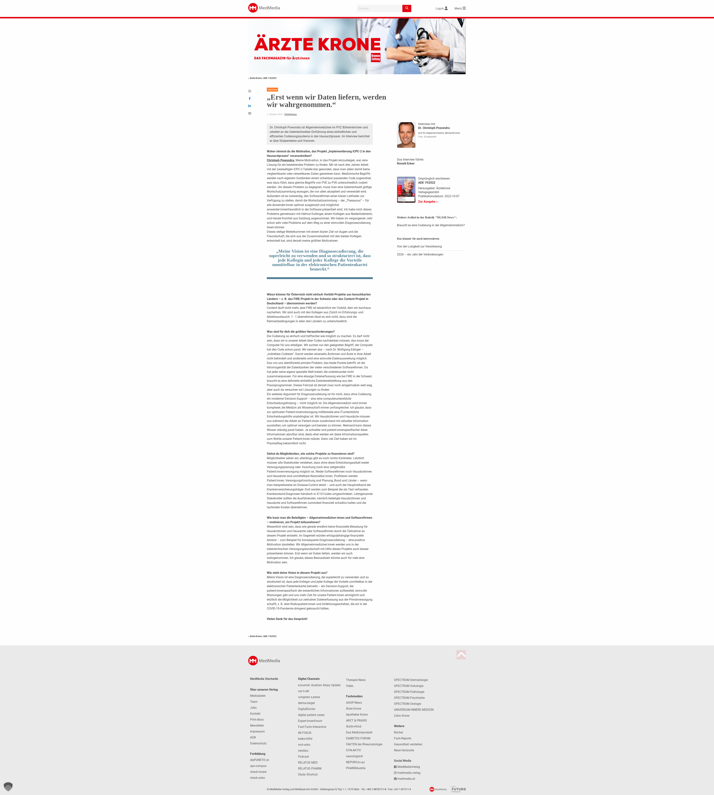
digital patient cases (311, 715)
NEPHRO (355, 762)
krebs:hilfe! (305, 738)
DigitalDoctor (306, 709)
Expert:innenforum (310, 721)
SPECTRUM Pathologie (409, 692)
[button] (8, 787)
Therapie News (356, 680)
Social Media (402, 760)
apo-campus (258, 766)
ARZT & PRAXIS (356, 720)
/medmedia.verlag (408, 773)
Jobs (253, 707)
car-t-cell (303, 691)
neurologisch (354, 756)
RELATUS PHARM (309, 768)
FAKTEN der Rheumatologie (364, 744)
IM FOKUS (304, 733)
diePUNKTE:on (259, 760)
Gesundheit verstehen (408, 744)
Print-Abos (257, 719)
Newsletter (257, 725)
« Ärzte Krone (255, 78)
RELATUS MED (308, 762)
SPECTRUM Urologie (407, 704)
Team (254, 701)
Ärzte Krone (353, 708)
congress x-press (309, 697)
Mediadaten (258, 696)
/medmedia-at (405, 778)
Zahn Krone (401, 715)
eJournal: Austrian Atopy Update (319, 685)
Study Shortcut (308, 774)
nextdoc (303, 750)
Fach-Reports (402, 738)
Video (349, 686)
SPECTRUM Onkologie (408, 686)
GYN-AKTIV (353, 750)
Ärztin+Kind (353, 726)
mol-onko (304, 744)
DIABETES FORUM (358, 738)
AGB (253, 737)
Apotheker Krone (357, 714)
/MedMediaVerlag (408, 767)
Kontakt (255, 713)
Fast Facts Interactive (312, 727)
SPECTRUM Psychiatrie (409, 698)
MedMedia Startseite (264, 679)
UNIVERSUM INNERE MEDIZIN (414, 709)
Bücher (398, 732)
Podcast (303, 756)
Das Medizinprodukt (359, 732)
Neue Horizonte (404, 750)
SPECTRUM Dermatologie (411, 680)
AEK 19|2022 (269, 78)
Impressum (257, 731)
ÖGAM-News (290, 114)
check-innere (258, 772)
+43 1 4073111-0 (376, 789)
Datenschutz (258, 743)
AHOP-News (354, 702)
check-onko (257, 778)
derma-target (306, 703)
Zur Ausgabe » (428, 201)
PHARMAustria (356, 768)
